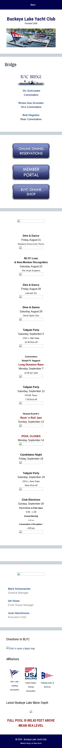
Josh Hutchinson (18, 613)
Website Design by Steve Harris (31, 743)
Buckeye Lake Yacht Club (31, 19)
